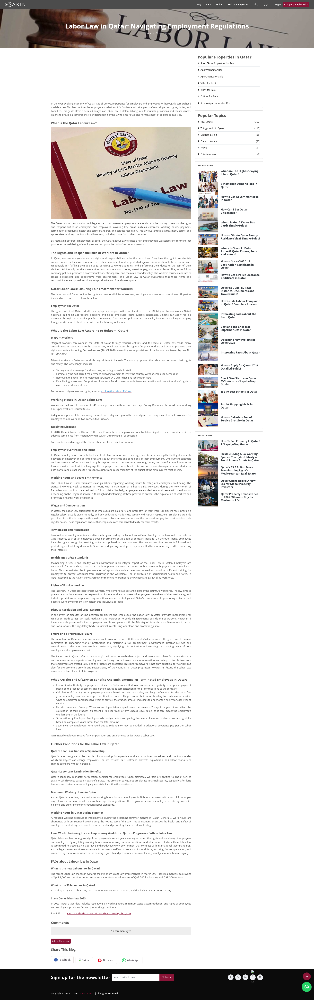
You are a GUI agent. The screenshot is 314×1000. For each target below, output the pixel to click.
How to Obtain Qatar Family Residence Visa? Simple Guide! (240, 237)
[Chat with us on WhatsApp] (307, 987)
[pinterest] (260, 977)
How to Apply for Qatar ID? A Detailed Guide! (239, 367)
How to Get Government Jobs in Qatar (240, 198)
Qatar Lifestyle (230, 141)
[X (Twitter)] (253, 977)
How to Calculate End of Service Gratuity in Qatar (99, 913)
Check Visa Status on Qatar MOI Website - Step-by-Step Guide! (238, 381)
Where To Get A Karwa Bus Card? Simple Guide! (238, 224)
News (230, 147)
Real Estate (230, 121)
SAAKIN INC (86, 993)
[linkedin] (245, 977)
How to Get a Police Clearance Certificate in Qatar (240, 276)
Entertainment (230, 154)
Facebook (64, 960)
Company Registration (296, 4)
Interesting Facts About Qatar (240, 352)
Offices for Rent (209, 96)
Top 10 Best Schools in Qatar (239, 391)
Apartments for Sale (212, 76)
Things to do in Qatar (230, 128)
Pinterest (108, 960)
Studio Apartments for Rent (216, 103)
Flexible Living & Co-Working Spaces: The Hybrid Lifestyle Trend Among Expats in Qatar (240, 457)
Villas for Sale (208, 89)
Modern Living (230, 134)
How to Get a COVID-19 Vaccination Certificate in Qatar (237, 264)
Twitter (86, 960)
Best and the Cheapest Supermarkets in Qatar (236, 328)
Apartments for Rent (212, 69)
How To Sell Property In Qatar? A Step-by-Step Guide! (240, 443)
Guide (219, 4)
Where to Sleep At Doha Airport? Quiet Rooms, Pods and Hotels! (239, 251)
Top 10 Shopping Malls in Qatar (237, 406)
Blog (256, 4)
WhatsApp (133, 960)
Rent (208, 4)
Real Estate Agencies (238, 4)
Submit (166, 977)
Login (278, 4)
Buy (199, 4)
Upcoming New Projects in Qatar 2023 (238, 341)
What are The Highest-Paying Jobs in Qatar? (239, 173)
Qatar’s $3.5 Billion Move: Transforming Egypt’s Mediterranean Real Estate (238, 470)
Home (149, 33)
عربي (266, 4)
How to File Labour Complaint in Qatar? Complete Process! (240, 303)
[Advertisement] (121, 75)
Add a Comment (61, 941)
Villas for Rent (208, 83)
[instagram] (238, 977)
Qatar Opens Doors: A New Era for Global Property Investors (238, 484)
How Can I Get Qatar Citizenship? (234, 211)
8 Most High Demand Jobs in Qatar (239, 185)
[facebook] (231, 977)
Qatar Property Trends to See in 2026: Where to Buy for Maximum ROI (239, 497)
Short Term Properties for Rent (218, 63)
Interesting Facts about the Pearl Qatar (238, 316)
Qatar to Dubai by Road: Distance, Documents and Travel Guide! (237, 291)
